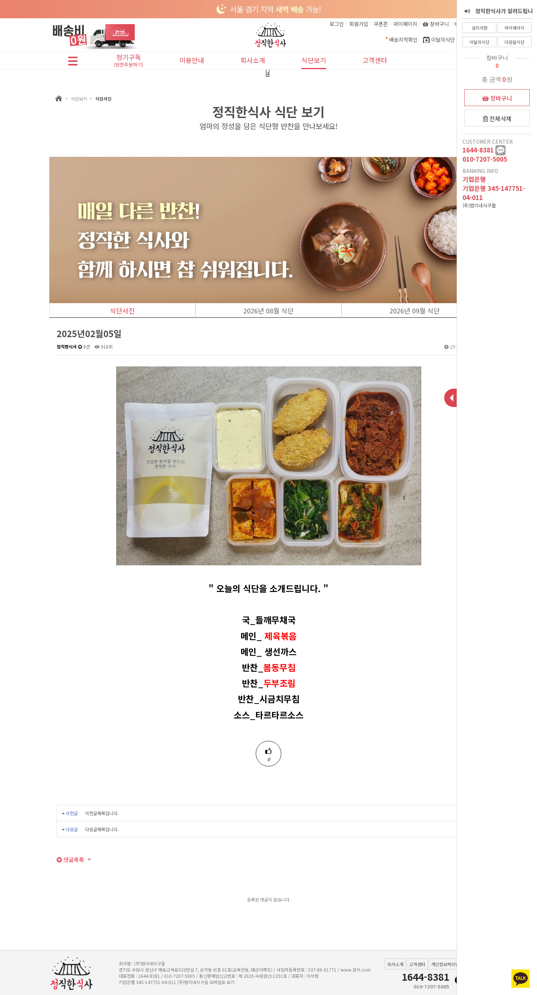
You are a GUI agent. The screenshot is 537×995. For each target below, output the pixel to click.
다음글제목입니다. (101, 829)
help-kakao (500, 150)
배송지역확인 (403, 39)
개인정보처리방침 (447, 964)
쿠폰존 (381, 23)
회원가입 (358, 23)
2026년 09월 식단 (414, 310)
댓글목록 (73, 859)
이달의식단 (479, 42)
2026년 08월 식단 (268, 310)
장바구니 (500, 98)
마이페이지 (514, 28)
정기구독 (128, 61)
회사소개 (252, 60)
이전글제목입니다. (101, 813)
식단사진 (122, 310)
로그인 (337, 23)
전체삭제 (499, 118)
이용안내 (191, 60)
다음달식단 (514, 42)
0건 (86, 346)
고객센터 (374, 60)
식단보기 (313, 60)
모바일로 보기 (222, 982)
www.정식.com (355, 969)
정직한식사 (67, 346)
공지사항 (480, 28)
